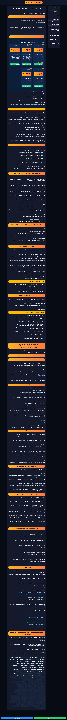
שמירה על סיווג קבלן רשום (54, 35)
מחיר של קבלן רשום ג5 (34, 219)
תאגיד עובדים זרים (23, 42)
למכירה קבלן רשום (41, 587)
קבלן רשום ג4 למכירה (40, 695)
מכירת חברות (42, 691)
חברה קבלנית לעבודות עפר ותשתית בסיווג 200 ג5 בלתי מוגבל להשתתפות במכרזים (30, 594)
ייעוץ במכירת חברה (33, 667)
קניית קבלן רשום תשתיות (40, 706)
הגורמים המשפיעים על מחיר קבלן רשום (17, 657)
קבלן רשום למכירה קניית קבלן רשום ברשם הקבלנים (27, 8)
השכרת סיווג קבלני (41, 661)
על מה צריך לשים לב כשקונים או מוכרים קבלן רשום (36, 176)
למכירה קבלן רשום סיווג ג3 (15, 677)
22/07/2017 (43, 652)
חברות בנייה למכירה (41, 665)
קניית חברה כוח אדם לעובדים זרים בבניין (55, 18)
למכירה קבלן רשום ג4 (20, 671)
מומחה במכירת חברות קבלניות (21, 683)
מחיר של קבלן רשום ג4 (32, 687)
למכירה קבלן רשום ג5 (40, 673)
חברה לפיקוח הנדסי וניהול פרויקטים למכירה (37, 619)
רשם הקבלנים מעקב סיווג (40, 708)
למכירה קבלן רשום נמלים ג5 (39, 677)
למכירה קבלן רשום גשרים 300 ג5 (19, 673)
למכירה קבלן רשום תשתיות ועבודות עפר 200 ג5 (36, 597)
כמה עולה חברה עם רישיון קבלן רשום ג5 (37, 669)
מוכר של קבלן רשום (41, 683)
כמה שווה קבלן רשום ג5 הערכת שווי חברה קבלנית (54, 39)
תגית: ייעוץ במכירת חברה (33, 2)
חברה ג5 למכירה (18, 661)
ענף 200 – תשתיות (30, 42)
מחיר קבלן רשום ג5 (21, 685)
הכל (42, 42)
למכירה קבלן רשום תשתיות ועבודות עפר (37, 681)
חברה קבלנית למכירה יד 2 (21, 663)
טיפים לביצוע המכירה (41, 375)
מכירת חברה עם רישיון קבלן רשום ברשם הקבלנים (23, 689)
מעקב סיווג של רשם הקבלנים (33, 563)
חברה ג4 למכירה (26, 661)
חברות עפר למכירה (24, 665)
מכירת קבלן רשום (25, 691)
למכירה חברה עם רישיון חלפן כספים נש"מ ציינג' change (35, 622)
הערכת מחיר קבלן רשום (29, 659)
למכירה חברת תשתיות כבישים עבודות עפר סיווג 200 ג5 (35, 624)
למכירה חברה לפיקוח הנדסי (54, 33)
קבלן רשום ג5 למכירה (23, 695)
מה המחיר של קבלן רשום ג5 (14, 681)
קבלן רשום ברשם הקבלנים (22, 693)
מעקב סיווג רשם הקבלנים (18, 653)
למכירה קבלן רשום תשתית (54, 26)
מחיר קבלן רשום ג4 (29, 685)
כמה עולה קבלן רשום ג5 (55, 24)
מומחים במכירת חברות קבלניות (55, 30)
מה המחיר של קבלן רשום (25, 681)
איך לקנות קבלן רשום (29, 657)
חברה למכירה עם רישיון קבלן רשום (28, 653)
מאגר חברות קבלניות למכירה (55, 14)
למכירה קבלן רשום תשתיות (28, 679)
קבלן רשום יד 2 (41, 697)
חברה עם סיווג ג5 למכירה (40, 663)
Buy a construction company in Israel (55, 42)
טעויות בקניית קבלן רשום (54, 21)
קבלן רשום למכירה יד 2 (25, 697)
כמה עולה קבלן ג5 (16, 669)
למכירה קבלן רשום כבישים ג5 (28, 675)
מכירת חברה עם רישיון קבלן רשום (38, 689)
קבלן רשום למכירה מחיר (16, 697)
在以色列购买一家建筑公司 (54, 45)
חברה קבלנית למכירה (30, 663)
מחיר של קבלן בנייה (41, 687)
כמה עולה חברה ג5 (24, 667)
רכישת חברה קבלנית (16, 706)
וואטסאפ (49, 718)
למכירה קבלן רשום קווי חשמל (39, 679)
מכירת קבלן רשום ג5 (17, 691)
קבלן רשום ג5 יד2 (32, 695)
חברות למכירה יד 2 (32, 665)
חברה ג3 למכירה (33, 661)
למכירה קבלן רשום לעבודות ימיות (16, 675)
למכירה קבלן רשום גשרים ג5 (39, 675)
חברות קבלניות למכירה (15, 665)
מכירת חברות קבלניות (34, 691)
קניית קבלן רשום (56, 7)
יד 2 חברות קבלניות (41, 667)
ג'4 (37, 42)
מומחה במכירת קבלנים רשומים (39, 685)
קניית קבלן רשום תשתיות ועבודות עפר (28, 706)
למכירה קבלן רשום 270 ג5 (30, 671)
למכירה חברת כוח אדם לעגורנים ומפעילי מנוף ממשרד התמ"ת (34, 617)
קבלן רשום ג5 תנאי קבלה (14, 695)
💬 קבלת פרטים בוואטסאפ (39, 64)
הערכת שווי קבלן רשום (19, 659)
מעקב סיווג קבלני (41, 693)
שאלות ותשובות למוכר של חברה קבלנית (54, 11)
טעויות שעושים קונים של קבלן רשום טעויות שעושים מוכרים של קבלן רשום (32, 592)
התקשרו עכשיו (16, 718)
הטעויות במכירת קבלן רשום (39, 659)
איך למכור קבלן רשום (38, 657)
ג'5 (34, 42)
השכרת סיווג (12, 659)
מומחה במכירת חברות (32, 683)
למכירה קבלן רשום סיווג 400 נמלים (27, 677)
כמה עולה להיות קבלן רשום (25, 669)
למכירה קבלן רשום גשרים (31, 673)
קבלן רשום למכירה (34, 697)
